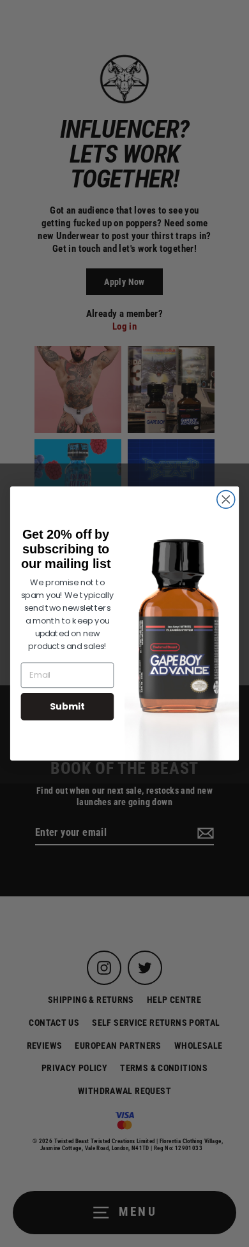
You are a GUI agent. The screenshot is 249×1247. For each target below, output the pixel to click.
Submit (67, 706)
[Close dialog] (226, 499)
